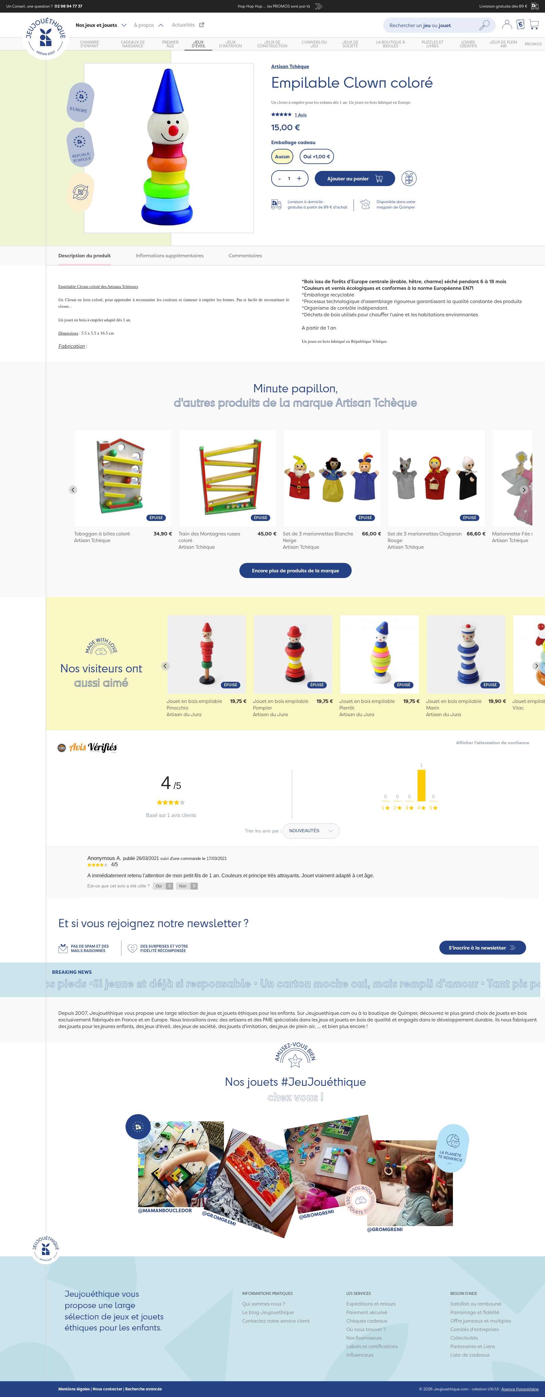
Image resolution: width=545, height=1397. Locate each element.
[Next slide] (524, 490)
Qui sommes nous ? (263, 1304)
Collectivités (464, 1338)
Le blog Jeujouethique (268, 1312)
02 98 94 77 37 (68, 6)
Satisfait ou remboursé (475, 1304)
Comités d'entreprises (474, 1329)
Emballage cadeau (293, 142)
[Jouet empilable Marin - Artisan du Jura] (466, 654)
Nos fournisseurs (364, 1338)
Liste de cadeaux (469, 1355)
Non (187, 886)
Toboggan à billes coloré (102, 533)
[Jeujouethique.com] (45, 58)
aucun (282, 156)
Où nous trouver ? (366, 1329)
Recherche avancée (143, 1389)
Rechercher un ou (420, 25)
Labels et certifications (372, 1346)
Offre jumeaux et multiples (480, 1321)
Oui (316, 156)
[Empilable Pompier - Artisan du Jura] (293, 654)
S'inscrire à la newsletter (477, 947)
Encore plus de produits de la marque (295, 570)
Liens (489, 1346)
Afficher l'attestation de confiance (492, 742)
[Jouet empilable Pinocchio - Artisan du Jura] (206, 654)
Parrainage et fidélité (474, 1312)
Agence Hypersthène (520, 1389)
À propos (144, 25)
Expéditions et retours (371, 1304)
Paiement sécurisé (366, 1312)
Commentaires (245, 255)
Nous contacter (107, 1389)
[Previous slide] (73, 490)
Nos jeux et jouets (96, 25)
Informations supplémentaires (169, 255)
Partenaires (463, 1346)
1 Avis (301, 115)
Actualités (183, 24)
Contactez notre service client (276, 1321)
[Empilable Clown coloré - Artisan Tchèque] (123, 478)
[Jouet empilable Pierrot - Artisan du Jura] (379, 654)
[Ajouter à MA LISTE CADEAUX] (409, 178)
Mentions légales (74, 1389)
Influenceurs (359, 1355)
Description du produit (84, 255)
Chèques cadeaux (366, 1321)
